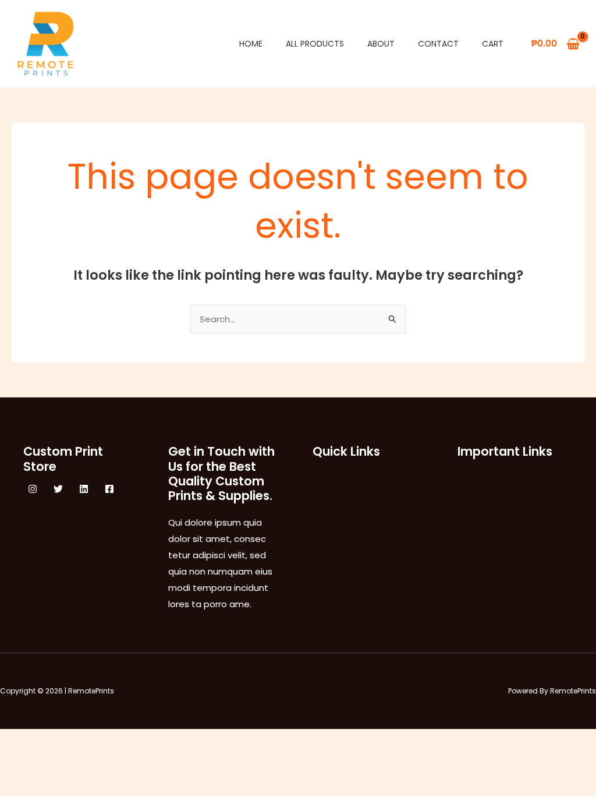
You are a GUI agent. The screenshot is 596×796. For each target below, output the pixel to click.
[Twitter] (58, 489)
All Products (315, 44)
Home (250, 44)
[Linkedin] (83, 489)
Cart (492, 44)
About (381, 44)
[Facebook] (109, 489)
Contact (438, 44)
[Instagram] (32, 489)
